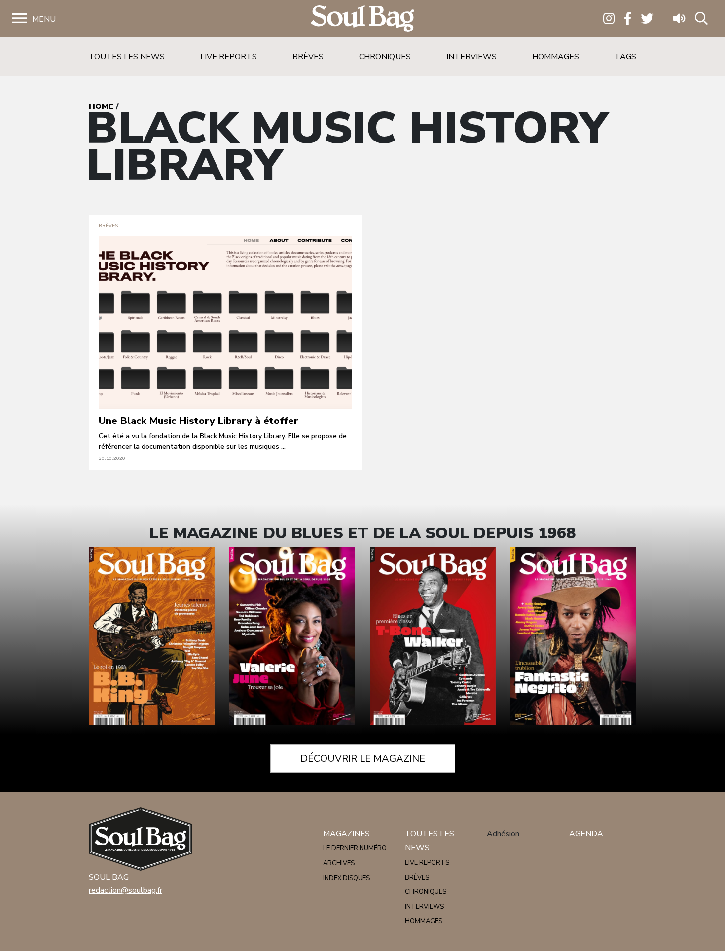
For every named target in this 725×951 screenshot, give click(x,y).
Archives (339, 863)
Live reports (228, 56)
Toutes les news (127, 56)
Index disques (346, 878)
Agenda (586, 833)
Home (101, 106)
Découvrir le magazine (362, 758)
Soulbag (362, 19)
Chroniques (385, 56)
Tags (625, 56)
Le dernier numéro (355, 848)
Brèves (308, 56)
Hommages (555, 56)
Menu (44, 19)
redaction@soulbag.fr (125, 890)
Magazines (346, 833)
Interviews (471, 56)
